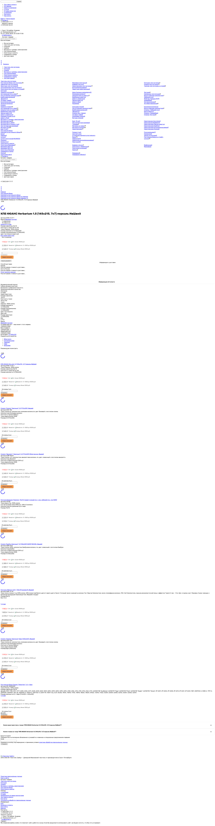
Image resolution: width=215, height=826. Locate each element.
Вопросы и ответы (7, 805)
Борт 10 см (76, 121)
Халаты (74, 150)
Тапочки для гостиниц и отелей (154, 86)
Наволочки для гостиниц (9, 84)
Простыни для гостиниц (9, 86)
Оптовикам (7, 6)
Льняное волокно (7, 103)
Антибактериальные (151, 103)
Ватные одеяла (77, 118)
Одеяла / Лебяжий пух (152, 110)
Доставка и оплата (10, 4)
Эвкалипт (4, 99)
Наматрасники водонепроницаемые (156, 127)
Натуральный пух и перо (9, 94)
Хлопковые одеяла (78, 116)
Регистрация (10, 18)
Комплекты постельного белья (10, 132)
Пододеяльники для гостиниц (11, 87)
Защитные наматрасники (81, 89)
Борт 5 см (4, 129)
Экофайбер (148, 100)
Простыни (76, 142)
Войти (3, 18)
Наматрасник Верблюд (152, 122)
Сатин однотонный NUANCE (10, 138)
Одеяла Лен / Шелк (79, 113)
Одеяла (6, 70)
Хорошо (3, 821)
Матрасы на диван (78, 126)
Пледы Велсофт (6, 154)
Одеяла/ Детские (150, 115)
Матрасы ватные (6, 121)
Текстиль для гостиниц (12, 67)
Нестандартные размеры (9, 126)
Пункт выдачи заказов (8, 272)
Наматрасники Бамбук (152, 126)
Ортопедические (149, 102)
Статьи (6, 9)
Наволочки (76, 138)
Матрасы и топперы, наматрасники (15, 72)
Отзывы (3, 794)
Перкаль (4, 135)
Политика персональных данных (11, 776)
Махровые (147, 146)
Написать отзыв (6, 224)
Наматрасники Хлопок (151, 129)
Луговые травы (6, 100)
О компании (8, 12)
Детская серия (9, 78)
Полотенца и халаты (11, 75)
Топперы (75, 124)
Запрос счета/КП (7, 257)
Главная (3, 192)
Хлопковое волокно (78, 94)
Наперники (148, 134)
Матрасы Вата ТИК (7, 122)
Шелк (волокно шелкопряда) (81, 92)
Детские (147, 92)
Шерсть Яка (76, 102)
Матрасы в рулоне (78, 127)
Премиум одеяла (6, 107)
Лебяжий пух (148, 97)
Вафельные (148, 145)
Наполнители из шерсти (80, 95)
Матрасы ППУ (5, 127)
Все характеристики (7, 235)
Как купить (7, 16)
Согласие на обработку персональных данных (16, 800)
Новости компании (10, 8)
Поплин (3, 140)
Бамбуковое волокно (8, 97)
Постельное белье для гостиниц (11, 83)
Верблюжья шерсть (79, 97)
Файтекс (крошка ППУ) (151, 99)
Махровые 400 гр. (7, 146)
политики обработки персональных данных (53, 742)
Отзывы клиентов (10, 11)
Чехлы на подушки (150, 135)
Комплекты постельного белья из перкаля (14, 196)
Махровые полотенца (79, 83)
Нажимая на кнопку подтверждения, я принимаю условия (34, 742)
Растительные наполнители (10, 95)
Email (2, 739)
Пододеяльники (150, 132)
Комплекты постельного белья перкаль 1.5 (14, 198)
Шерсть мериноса (78, 99)
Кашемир (75, 103)
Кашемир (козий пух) (8, 116)
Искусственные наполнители (153, 95)
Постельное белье (10, 73)
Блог (2, 803)
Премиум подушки (7, 92)
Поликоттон (76, 132)
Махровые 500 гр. (7, 148)
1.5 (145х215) (12, 334)
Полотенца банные (7, 150)
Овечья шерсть (77, 100)
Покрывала (75, 153)
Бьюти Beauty (149, 111)
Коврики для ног (78, 84)
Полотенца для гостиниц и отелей (12, 89)
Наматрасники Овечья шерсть (154, 124)
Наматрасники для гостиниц (81, 86)
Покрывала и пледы (10, 76)
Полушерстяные (78, 107)
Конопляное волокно (8, 102)
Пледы (3, 153)
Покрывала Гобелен (79, 154)
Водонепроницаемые (79, 87)
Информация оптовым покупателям (12, 795)
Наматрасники (77, 129)
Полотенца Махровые (8, 145)
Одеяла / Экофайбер (151, 113)
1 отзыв (3, 604)
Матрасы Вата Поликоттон (10, 124)
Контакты (7, 14)
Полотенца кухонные (79, 148)
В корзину (4, 254)
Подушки (7, 68)
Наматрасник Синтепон (152, 121)
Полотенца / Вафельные (80, 146)
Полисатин (5, 142)
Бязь (3, 134)
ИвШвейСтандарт (11, 219)
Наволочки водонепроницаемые (83, 140)
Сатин (3, 137)
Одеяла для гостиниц (151, 84)
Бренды (3, 808)
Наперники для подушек (152, 94)
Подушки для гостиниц (151, 83)
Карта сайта (5, 778)
